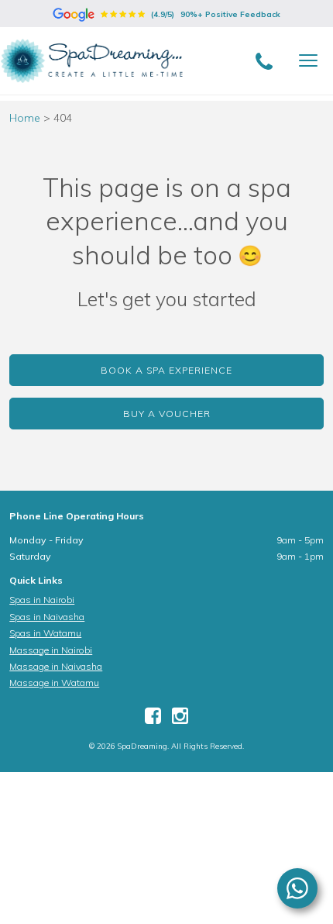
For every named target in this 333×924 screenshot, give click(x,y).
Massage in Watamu (54, 682)
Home (24, 118)
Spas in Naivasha (46, 616)
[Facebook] (153, 719)
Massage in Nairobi (50, 650)
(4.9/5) (214, 14)
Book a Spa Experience (166, 370)
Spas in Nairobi (41, 599)
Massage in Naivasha (55, 666)
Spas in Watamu (45, 633)
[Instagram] (180, 719)
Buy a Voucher (167, 413)
